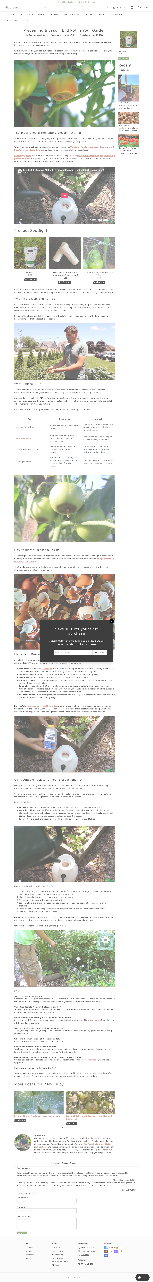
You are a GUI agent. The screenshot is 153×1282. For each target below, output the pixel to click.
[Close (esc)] (111, 621)
